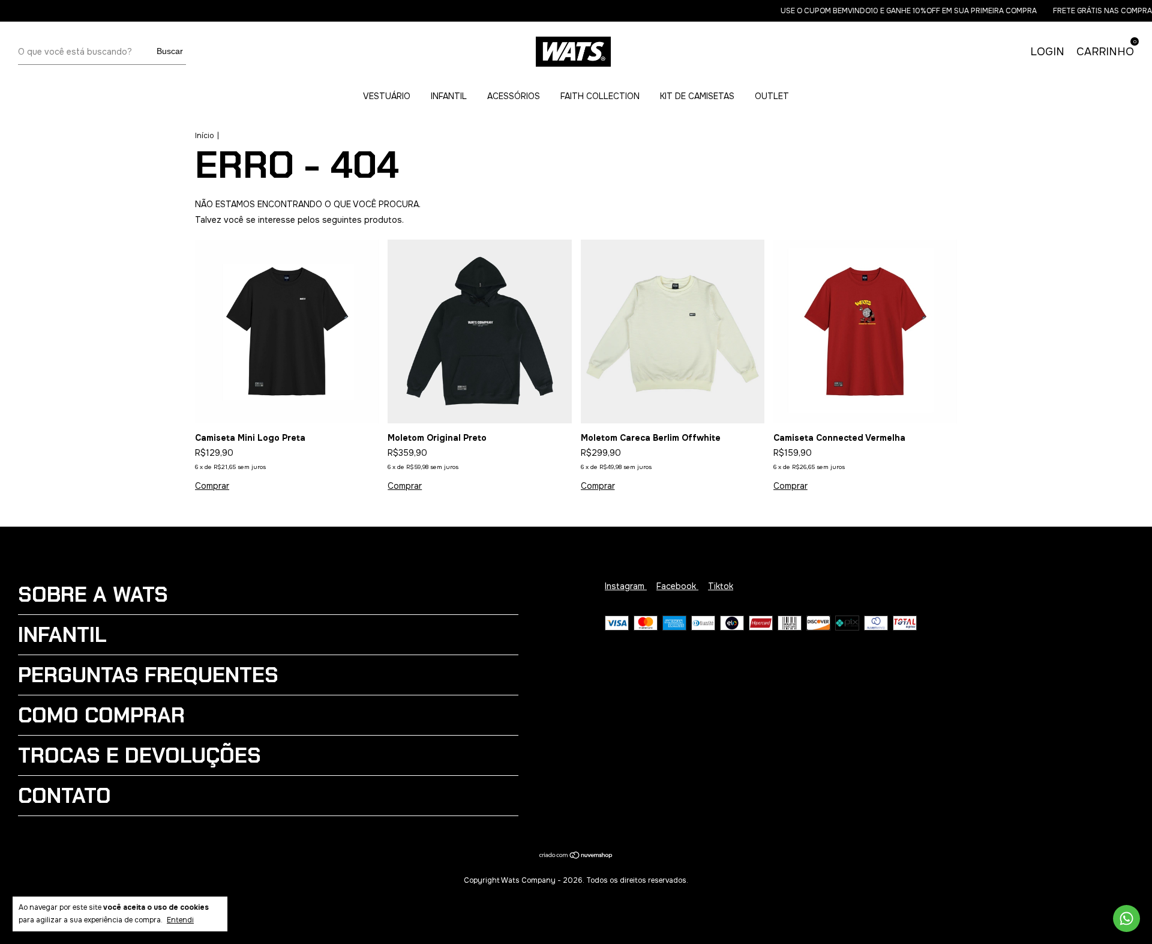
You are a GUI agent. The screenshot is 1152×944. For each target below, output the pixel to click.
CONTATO (64, 795)
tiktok (720, 586)
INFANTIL (449, 96)
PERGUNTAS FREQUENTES (148, 675)
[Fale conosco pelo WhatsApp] (1126, 918)
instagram (626, 586)
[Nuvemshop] (576, 856)
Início (204, 136)
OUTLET (772, 96)
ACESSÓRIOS (513, 96)
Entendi (180, 920)
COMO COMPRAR (101, 715)
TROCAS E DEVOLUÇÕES (139, 755)
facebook (677, 586)
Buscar (170, 51)
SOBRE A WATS (93, 594)
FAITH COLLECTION (600, 96)
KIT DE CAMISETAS (697, 96)
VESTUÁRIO (386, 96)
